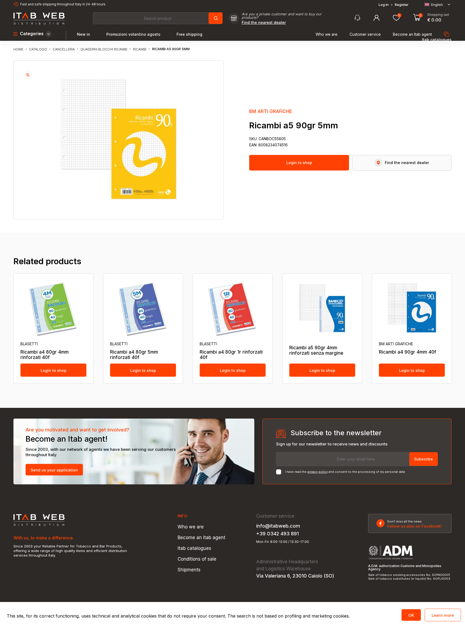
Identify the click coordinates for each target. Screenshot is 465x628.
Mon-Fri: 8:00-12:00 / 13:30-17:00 (282, 541)
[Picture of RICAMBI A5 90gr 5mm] (28, 74)
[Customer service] (357, 18)
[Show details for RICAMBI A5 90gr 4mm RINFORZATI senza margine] (322, 308)
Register (401, 4)
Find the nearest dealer (264, 22)
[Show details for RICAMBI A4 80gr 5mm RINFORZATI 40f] (143, 308)
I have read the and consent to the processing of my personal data (345, 471)
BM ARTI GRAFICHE (270, 111)
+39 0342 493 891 (277, 533)
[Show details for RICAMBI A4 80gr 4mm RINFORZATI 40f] (53, 308)
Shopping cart (438, 14)
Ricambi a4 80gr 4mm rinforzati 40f (44, 354)
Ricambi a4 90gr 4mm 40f (407, 352)
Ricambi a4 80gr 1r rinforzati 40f (231, 354)
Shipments (189, 570)
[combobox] (157, 18)
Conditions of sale (197, 559)
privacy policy (317, 472)
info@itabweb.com (278, 526)
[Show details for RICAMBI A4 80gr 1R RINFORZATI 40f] (233, 308)
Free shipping (189, 34)
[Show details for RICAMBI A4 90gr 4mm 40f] (412, 308)
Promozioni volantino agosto (133, 34)
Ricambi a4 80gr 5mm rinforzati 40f (134, 354)
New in (83, 34)
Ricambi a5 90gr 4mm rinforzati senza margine (316, 350)
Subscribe (423, 459)
